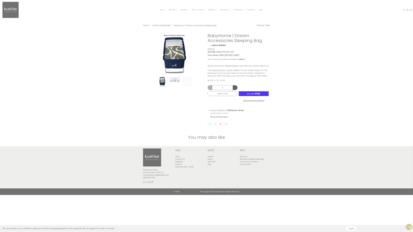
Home (146, 25)
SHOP (162, 10)
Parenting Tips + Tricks (184, 167)
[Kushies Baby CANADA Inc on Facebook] (147, 182)
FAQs (177, 156)
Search (210, 156)
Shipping (179, 161)
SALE (261, 10)
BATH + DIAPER (197, 10)
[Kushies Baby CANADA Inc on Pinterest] (152, 182)
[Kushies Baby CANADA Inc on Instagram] (150, 182)
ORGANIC (250, 10)
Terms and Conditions (249, 161)
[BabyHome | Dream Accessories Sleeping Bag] (174, 53)
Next (268, 25)
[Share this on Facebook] (215, 124)
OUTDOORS (237, 10)
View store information (219, 117)
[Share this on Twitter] (210, 124)
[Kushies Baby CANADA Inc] (10, 10)
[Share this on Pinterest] (221, 124)
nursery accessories (161, 25)
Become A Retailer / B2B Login (252, 159)
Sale (209, 164)
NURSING (211, 10)
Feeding (172, 10)
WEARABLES (224, 10)
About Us (243, 156)
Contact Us (180, 159)
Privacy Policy (245, 164)
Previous (260, 25)
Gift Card (211, 161)
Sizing (210, 159)
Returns (178, 164)
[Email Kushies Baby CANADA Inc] (144, 182)
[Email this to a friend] (226, 124)
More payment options (253, 100)
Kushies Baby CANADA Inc (189, 192)
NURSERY (183, 10)
